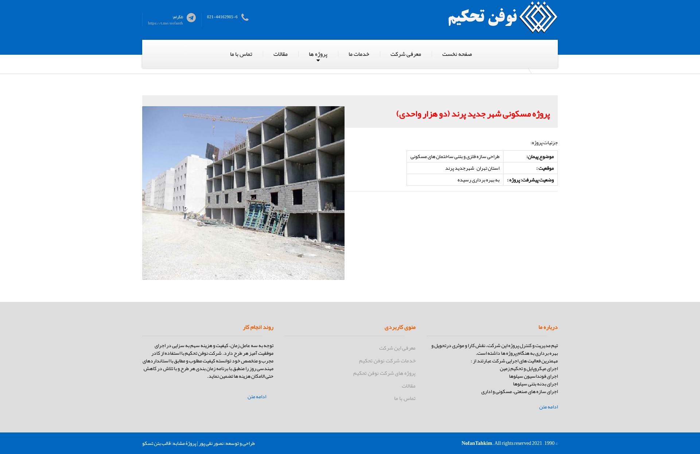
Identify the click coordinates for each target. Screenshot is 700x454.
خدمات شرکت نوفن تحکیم (387, 360)
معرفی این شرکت (397, 347)
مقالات (280, 54)
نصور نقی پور (211, 443)
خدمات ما (359, 54)
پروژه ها (318, 54)
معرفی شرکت (405, 54)
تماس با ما (241, 54)
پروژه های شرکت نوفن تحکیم (384, 373)
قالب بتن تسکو (156, 443)
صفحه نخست (457, 54)
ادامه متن (548, 407)
